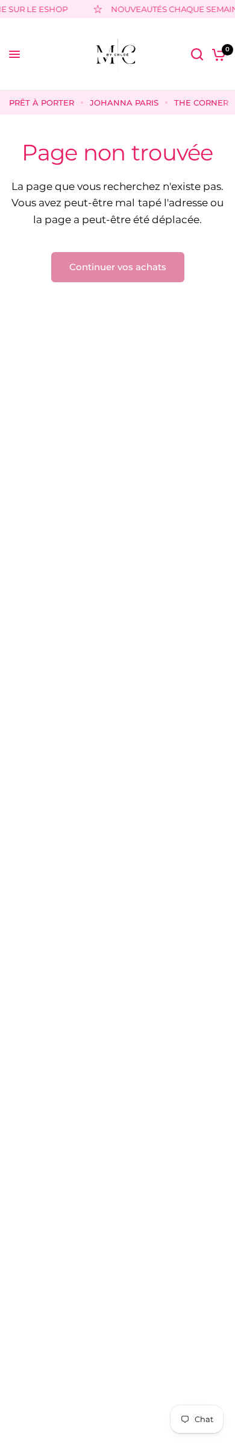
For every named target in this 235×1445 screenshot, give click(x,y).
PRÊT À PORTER (41, 102)
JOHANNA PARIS (124, 102)
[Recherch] (197, 54)
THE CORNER (201, 102)
